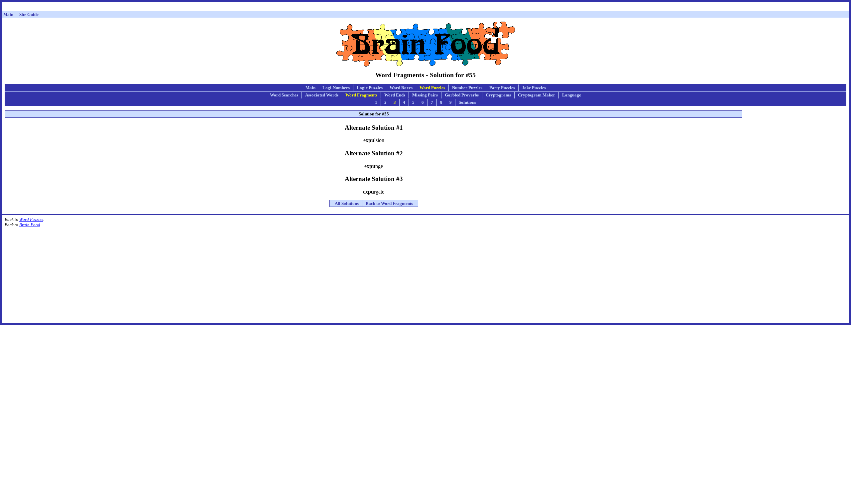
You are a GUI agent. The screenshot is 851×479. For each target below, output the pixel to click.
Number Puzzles (467, 87)
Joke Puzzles (534, 87)
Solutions (467, 102)
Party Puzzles (502, 87)
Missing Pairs (425, 94)
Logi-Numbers (336, 87)
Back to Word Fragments (389, 203)
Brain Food (29, 224)
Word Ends (394, 94)
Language (571, 94)
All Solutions (347, 203)
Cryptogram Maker (536, 94)
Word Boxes (401, 87)
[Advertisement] (425, 7)
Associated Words (321, 94)
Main (310, 87)
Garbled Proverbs (462, 94)
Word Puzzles (432, 87)
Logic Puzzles (370, 87)
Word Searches (284, 94)
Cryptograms (498, 94)
